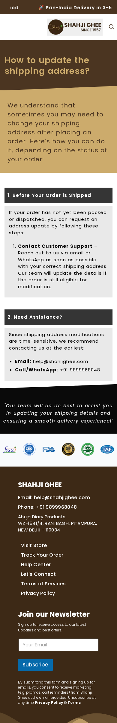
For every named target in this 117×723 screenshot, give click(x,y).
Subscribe (35, 664)
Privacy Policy (38, 593)
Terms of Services (43, 583)
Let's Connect (38, 574)
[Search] (111, 27)
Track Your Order (42, 555)
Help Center (36, 564)
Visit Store (34, 545)
